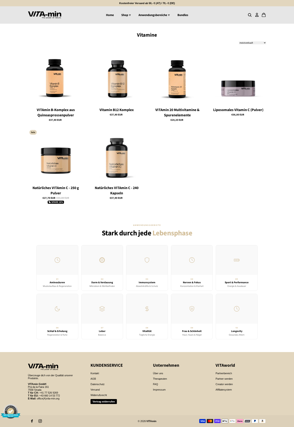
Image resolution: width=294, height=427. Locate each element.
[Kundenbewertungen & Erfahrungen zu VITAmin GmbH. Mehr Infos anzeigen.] (10, 411)
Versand (95, 389)
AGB (93, 378)
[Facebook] (32, 421)
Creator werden (224, 384)
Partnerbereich (224, 373)
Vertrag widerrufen (104, 401)
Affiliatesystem (224, 389)
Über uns (158, 373)
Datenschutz (98, 384)
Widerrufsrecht (99, 395)
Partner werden (224, 378)
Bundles (182, 15)
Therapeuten (160, 378)
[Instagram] (40, 421)
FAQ (155, 384)
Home (110, 15)
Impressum (159, 389)
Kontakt (95, 373)
